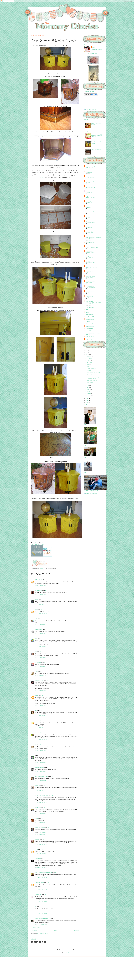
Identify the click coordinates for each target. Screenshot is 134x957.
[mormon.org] (93, 81)
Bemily (36, 671)
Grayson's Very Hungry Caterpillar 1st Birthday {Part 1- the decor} (96, 135)
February (89, 393)
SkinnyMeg (37, 785)
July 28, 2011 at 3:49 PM (40, 834)
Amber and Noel (89, 206)
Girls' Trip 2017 (89, 172)
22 (44, 807)
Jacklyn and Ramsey (90, 281)
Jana (36, 710)
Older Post (76, 930)
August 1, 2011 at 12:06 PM (41, 867)
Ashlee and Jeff (89, 231)
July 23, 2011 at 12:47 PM (40, 675)
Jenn (36, 651)
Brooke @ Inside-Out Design (41, 795)
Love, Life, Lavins (90, 201)
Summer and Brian (90, 176)
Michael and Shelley (90, 191)
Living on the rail (89, 257)
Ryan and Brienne (90, 221)
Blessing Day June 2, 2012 (91, 267)
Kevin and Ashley (90, 211)
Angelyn (88, 321)
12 (42, 695)
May (88, 387)
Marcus (36, 695)
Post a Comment (36, 927)
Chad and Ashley (90, 324)
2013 (87, 350)
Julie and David (89, 328)
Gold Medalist (89, 202)
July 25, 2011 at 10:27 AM (41, 705)
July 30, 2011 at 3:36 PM (40, 853)
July (88, 366)
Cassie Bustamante (39, 767)
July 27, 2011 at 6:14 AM (40, 790)
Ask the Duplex (43, 832)
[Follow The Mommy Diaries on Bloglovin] (90, 95)
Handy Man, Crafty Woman (41, 776)
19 (52, 776)
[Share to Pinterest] (55, 568)
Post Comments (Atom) (42, 933)
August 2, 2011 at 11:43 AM (41, 889)
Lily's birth (88, 182)
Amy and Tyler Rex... (91, 196)
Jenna (93, 47)
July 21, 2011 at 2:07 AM (40, 605)
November (88, 217)
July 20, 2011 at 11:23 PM (40, 585)
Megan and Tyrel (90, 326)
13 (41, 710)
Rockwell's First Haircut (91, 197)
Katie (36, 618)
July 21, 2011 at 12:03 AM (41, 594)
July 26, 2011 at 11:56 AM (41, 740)
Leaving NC (88, 207)
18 (47, 767)
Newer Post (34, 930)
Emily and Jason (90, 291)
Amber (36, 849)
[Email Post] (46, 568)
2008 (87, 402)
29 (48, 882)
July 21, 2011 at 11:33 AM (41, 614)
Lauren (87, 312)
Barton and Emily (90, 216)
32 (54, 918)
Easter (87, 272)
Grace (36, 609)
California (89, 370)
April (88, 389)
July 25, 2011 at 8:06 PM (40, 716)
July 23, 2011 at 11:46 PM (40, 690)
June (88, 385)
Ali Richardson (38, 590)
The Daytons (38, 807)
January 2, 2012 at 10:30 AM (41, 924)
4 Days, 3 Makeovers (96, 149)
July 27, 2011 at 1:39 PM (40, 813)
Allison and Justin (90, 319)
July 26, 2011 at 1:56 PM (40, 762)
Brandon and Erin (90, 317)
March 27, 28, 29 (89, 167)
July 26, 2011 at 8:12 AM (40, 728)
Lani (36, 720)
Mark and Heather (90, 246)
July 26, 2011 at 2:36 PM (40, 771)
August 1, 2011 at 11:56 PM (41, 877)
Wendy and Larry (90, 301)
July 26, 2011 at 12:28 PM (40, 750)
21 (52, 795)
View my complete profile (96, 49)
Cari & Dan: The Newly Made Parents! (93, 333)
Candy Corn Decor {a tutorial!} (96, 124)
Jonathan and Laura (90, 186)
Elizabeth (37, 839)
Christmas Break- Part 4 (90, 187)
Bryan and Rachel (90, 171)
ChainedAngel (38, 894)
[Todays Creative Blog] (47, 556)
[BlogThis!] (50, 568)
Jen (35, 906)
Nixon (87, 212)
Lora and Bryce (89, 271)
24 (48, 827)
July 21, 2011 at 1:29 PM (40, 633)
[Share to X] (52, 568)
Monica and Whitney (40, 827)
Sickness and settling (90, 177)
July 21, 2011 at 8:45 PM (40, 657)
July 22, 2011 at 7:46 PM (40, 666)
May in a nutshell (89, 277)
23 (42, 818)
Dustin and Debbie (90, 286)
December (89, 356)
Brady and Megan (90, 314)
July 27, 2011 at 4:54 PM (40, 822)
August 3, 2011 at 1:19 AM (41, 901)
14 (40, 720)
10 (42, 671)
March (88, 391)
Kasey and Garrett (90, 307)
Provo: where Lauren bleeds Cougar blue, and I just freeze (93, 303)
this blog (42, 177)
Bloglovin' (87, 131)
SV (35, 745)
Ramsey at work (89, 282)
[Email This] (49, 568)
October (89, 360)
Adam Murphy (89, 296)
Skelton (87, 310)
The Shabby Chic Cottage (37, 544)
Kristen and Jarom (90, 276)
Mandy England (38, 629)
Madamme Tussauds (90, 252)
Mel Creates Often (39, 680)
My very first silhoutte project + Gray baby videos (94, 377)
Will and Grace (89, 251)
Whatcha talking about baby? (92, 247)
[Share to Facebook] (53, 568)
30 (45, 894)
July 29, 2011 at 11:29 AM (41, 844)
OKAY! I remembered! (90, 287)
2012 (87, 352)
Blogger (69, 953)
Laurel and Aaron (90, 242)
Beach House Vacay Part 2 (92, 380)
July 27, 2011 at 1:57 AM (40, 780)
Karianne (88, 261)
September (89, 362)
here (36, 542)
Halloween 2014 (89, 232)
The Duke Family (90, 181)
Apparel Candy (89, 192)
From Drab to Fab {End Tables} (96, 142)
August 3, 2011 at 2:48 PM (41, 913)
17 (38, 755)
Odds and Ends (89, 227)
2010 (87, 398)
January (89, 395)
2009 (87, 400)
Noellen (36, 599)
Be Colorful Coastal (39, 882)
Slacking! (88, 297)
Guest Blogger (90, 382)
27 (44, 858)
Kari (36, 733)
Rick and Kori (38, 580)
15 (40, 733)
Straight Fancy (89, 256)
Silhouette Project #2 (91, 375)
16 (40, 745)
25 (43, 839)
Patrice (36, 818)
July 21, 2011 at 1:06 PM (40, 624)
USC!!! (87, 292)
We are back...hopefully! (91, 222)
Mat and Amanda (90, 226)
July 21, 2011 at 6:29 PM (40, 646)
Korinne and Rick (90, 236)
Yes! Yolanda (38, 858)
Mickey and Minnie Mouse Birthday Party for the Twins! (93, 238)
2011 (87, 354)
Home (55, 930)
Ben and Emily (89, 331)
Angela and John (90, 339)
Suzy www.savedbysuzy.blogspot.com (43, 872)
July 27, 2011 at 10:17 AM (41, 802)
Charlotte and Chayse (91, 166)
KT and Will (89, 266)
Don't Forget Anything (90, 262)
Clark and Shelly (90, 336)
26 (42, 849)
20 (44, 785)
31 (40, 906)
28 (55, 872)
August (88, 364)
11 (47, 680)
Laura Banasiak (77, 949)
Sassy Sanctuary (63, 949)
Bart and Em (38, 662)
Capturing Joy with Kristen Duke (43, 918)
